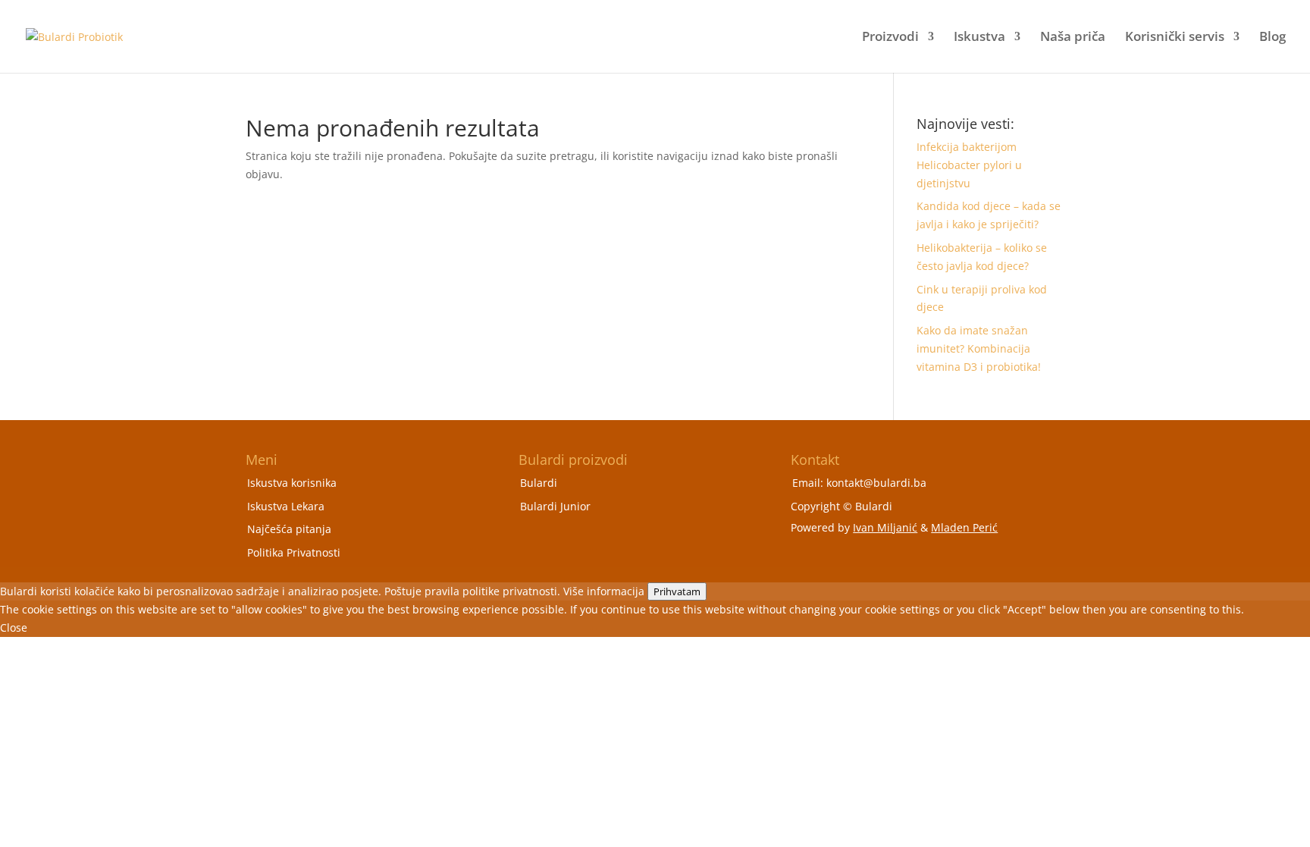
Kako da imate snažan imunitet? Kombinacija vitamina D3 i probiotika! (979, 348)
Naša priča (1072, 38)
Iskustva (979, 38)
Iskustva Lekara (285, 506)
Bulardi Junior (555, 506)
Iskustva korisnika (292, 482)
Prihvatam (676, 591)
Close (13, 627)
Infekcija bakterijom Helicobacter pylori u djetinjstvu (969, 165)
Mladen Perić (964, 527)
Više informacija (603, 591)
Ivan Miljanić (885, 527)
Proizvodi (890, 38)
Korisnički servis (1174, 38)
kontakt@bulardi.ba (876, 482)
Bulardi (538, 482)
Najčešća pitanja (289, 529)
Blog (1272, 38)
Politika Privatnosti (293, 552)
